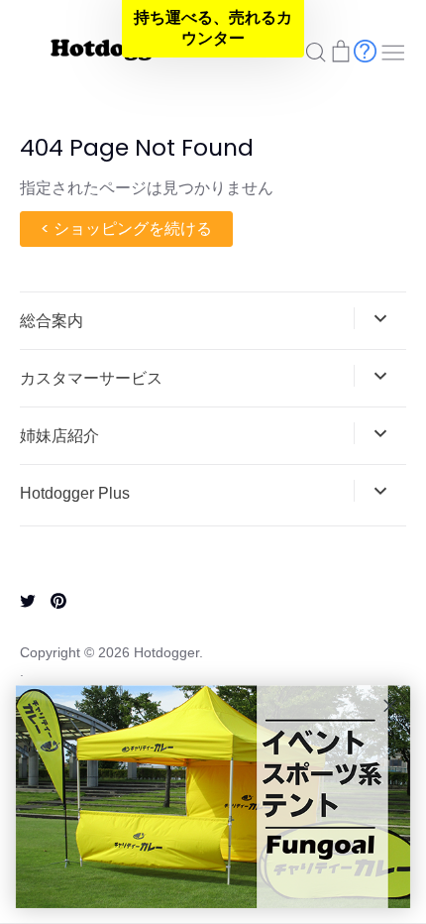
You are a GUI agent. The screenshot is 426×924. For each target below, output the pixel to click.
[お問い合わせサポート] (365, 50)
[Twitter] (20, 599)
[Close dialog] (390, 706)
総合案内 (51, 320)
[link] (213, 797)
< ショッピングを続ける (126, 228)
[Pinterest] (51, 599)
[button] (213, 29)
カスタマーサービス (91, 378)
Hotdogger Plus (75, 493)
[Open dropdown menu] (380, 318)
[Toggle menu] (393, 50)
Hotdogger (166, 652)
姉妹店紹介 (59, 435)
